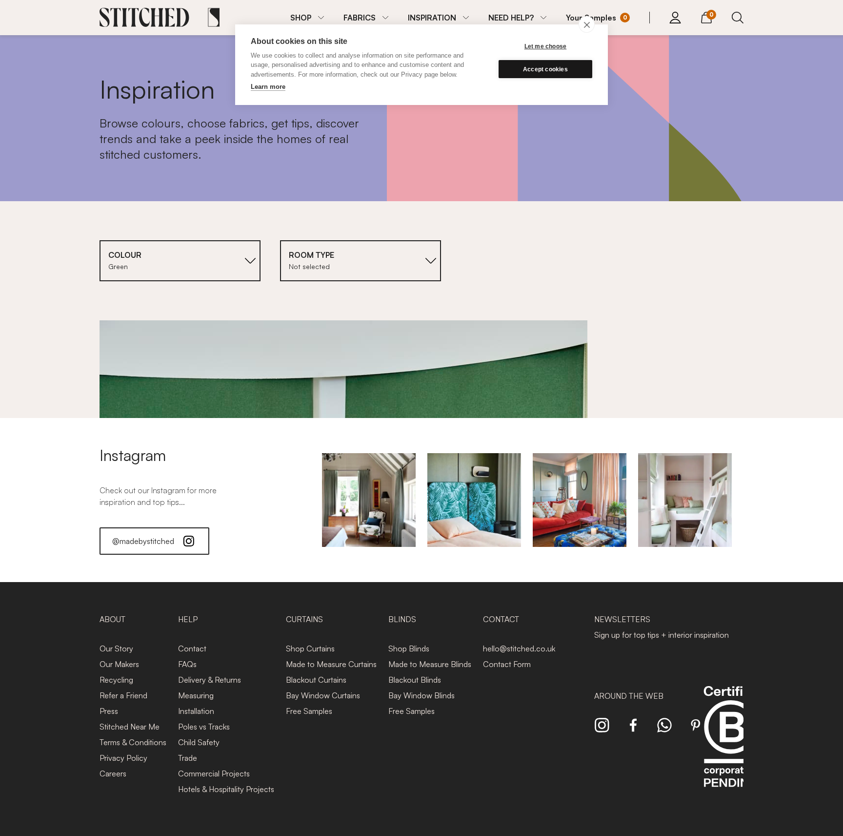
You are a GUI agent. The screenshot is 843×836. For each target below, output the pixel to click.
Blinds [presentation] (402, 619)
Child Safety (199, 742)
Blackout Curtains (316, 680)
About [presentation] (112, 619)
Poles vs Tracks (204, 727)
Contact (192, 648)
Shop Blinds (408, 648)
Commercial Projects (214, 773)
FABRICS (359, 17)
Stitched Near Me (130, 727)
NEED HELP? (511, 17)
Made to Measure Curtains (331, 664)
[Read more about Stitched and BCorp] (730, 747)
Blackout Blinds (414, 680)
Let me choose (545, 46)
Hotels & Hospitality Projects (226, 789)
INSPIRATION (432, 17)
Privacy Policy (123, 758)
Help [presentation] (188, 619)
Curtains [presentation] (304, 619)
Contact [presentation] (501, 619)
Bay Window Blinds (421, 695)
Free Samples (309, 711)
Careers (113, 773)
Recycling (116, 680)
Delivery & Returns (209, 680)
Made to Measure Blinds (429, 664)
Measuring (196, 695)
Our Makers (119, 664)
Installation (196, 711)
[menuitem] (307, 17)
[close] (587, 24)
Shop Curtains (310, 648)
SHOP (300, 17)
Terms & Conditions (133, 742)
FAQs (187, 664)
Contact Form (507, 664)
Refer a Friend (123, 695)
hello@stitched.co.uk (519, 648)
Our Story (116, 648)
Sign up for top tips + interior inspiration (661, 635)
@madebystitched (143, 541)
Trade (187, 758)
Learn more (268, 86)
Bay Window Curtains (323, 695)
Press (109, 711)
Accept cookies (545, 69)
